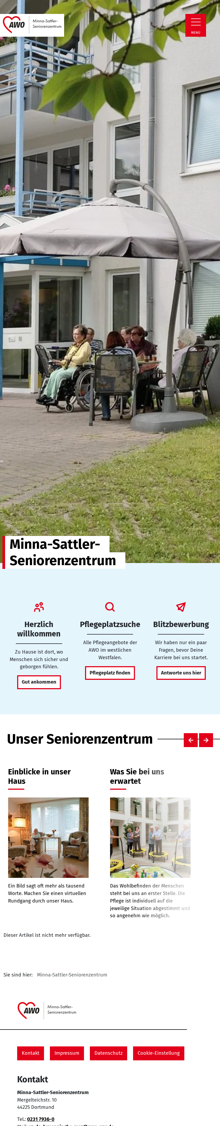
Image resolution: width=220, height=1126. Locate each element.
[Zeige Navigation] (196, 22)
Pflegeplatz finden (110, 673)
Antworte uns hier (181, 673)
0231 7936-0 (40, 1119)
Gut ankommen (39, 682)
